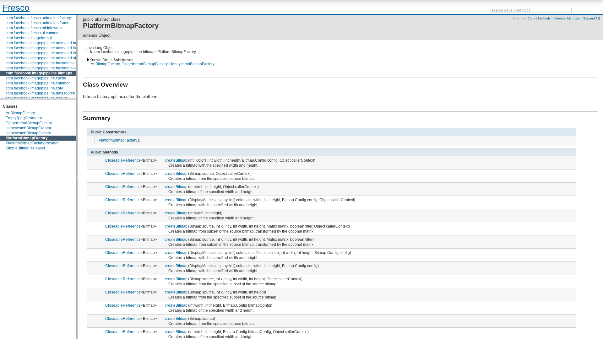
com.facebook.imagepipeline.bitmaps (39, 73)
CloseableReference (123, 160)
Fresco (16, 8)
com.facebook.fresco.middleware (34, 28)
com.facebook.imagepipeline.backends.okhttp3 (46, 63)
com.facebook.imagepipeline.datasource (40, 93)
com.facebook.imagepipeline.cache (36, 78)
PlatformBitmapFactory (27, 138)
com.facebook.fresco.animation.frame (37, 23)
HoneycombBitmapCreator (28, 128)
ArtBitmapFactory (20, 113)
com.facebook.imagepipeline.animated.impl (43, 53)
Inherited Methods (566, 18)
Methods (544, 18)
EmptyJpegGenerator (24, 118)
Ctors (531, 18)
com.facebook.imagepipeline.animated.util (42, 58)
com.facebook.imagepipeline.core (34, 88)
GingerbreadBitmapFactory (29, 123)
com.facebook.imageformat (29, 38)
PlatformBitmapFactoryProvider (32, 143)
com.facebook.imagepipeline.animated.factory (45, 48)
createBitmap (176, 160)
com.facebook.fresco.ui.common (33, 33)
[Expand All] (591, 18)
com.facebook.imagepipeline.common (38, 83)
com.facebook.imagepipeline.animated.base (43, 43)
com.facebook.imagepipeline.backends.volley (45, 68)
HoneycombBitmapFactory (28, 133)
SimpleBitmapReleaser (25, 148)
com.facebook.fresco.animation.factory (38, 18)
